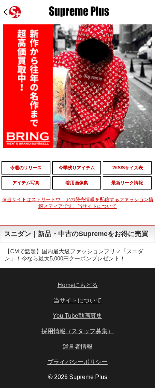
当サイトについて (77, 300)
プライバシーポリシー (77, 362)
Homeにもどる (78, 285)
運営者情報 (77, 346)
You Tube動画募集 (77, 316)
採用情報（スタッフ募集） (77, 331)
